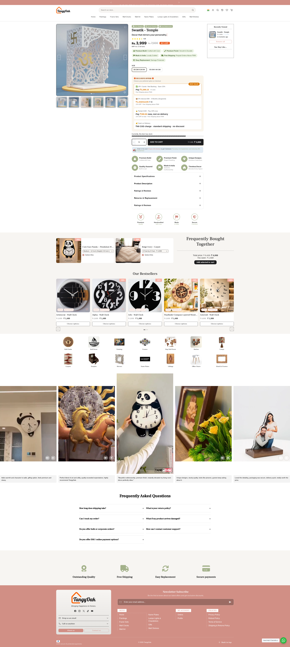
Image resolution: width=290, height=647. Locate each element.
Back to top (226, 642)
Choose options (73, 324)
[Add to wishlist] (124, 92)
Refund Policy (214, 618)
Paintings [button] (102, 17)
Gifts (150, 625)
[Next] (179, 2)
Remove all (220, 42)
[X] (84, 611)
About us (70, 630)
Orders (180, 615)
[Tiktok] (88, 611)
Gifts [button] (184, 17)
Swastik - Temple (223, 32)
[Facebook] (75, 611)
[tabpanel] (145, 306)
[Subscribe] (230, 602)
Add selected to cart (205, 262)
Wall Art (122, 629)
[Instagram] (79, 611)
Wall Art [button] (137, 17)
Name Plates (153, 615)
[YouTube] (92, 611)
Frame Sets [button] (114, 17)
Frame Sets (124, 622)
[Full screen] (125, 27)
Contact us (96, 630)
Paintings (123, 618)
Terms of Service (215, 622)
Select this (89, 255)
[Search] (193, 10)
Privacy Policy (214, 615)
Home (93, 17)
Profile (180, 618)
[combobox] (144, 10)
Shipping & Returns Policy (219, 626)
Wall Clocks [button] (127, 17)
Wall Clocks (124, 626)
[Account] (213, 10)
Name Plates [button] (149, 17)
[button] (208, 10)
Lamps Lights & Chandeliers (168, 17)
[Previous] (111, 2)
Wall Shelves (194, 17)
